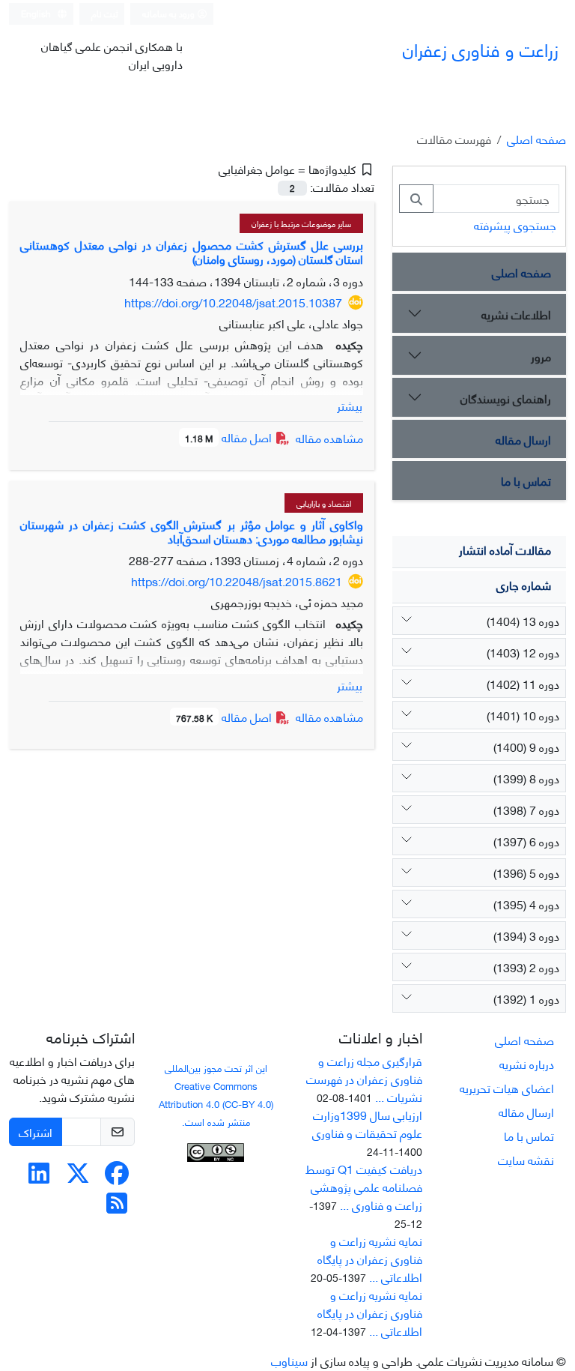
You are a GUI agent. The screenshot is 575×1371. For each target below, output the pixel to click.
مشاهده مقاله (329, 437)
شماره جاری (523, 584)
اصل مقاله (230, 437)
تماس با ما (526, 480)
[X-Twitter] (78, 1176)
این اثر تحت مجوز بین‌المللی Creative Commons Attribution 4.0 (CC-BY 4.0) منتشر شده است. (216, 1094)
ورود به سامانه (169, 13)
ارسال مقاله (523, 439)
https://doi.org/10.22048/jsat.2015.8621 (236, 580)
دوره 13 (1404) (523, 620)
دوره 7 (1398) (526, 809)
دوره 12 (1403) (523, 652)
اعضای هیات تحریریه (507, 1087)
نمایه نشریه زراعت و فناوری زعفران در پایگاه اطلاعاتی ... (369, 1258)
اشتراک (35, 1131)
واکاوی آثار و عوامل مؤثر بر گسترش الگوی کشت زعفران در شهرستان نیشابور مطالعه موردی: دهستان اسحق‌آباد (191, 531)
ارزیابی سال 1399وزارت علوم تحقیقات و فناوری (367, 1123)
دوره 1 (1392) (526, 998)
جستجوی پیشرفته (515, 224)
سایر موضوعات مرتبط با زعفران (301, 223)
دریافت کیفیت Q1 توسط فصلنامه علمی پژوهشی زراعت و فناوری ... (363, 1186)
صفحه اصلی (536, 138)
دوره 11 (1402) (523, 683)
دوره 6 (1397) (526, 841)
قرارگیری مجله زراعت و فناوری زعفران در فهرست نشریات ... (364, 1078)
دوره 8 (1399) (526, 778)
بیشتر (349, 405)
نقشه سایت (526, 1159)
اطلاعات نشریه (516, 314)
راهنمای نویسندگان (505, 398)
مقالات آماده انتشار (505, 549)
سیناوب (289, 1360)
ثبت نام (104, 13)
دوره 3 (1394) (526, 935)
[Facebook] (117, 1176)
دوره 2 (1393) (526, 966)
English (37, 13)
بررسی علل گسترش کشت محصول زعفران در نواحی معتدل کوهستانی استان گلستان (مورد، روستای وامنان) (191, 251)
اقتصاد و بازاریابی (323, 502)
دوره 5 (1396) (526, 872)
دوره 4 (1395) (526, 903)
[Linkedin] (39, 1176)
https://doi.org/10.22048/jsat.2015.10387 (233, 302)
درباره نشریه (526, 1063)
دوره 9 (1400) (526, 746)
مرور (541, 356)
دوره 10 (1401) (523, 715)
